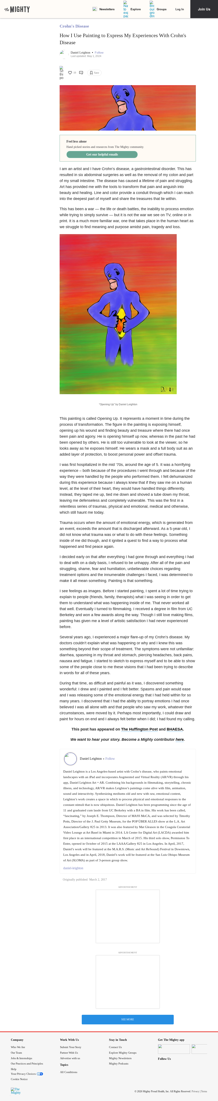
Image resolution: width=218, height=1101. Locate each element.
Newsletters (107, 9)
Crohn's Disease (74, 26)
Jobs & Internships (21, 1058)
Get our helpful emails (102, 154)
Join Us (204, 9)
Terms (204, 1091)
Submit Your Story (70, 1047)
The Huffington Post (139, 729)
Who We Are (18, 1047)
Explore (136, 9)
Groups (161, 9)
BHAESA (175, 729)
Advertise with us (70, 1058)
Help (13, 1069)
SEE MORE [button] (127, 1019)
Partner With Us (69, 1052)
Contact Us (115, 1047)
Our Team (16, 1052)
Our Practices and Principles (27, 1063)
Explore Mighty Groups (122, 1052)
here (180, 739)
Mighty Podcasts (118, 1063)
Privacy (195, 1091)
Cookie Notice (19, 1079)
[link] (17, 9)
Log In (179, 9)
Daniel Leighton (81, 52)
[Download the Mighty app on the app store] (174, 1049)
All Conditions (68, 1072)
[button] (99, 52)
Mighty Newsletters (120, 1058)
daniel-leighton (73, 868)
